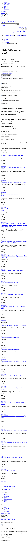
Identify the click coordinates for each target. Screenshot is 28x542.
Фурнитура (7, 489)
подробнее (3, 166)
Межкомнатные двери (9, 35)
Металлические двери (9, 488)
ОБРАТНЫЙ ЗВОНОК (21, 31)
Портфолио (7, 497)
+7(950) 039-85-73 (22, 27)
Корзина (3, 13)
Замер (25, 35)
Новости (6, 6)
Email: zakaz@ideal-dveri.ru (20, 32)
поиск (17, 24)
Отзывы (6, 7)
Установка (15, 36)
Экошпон (6, 42)
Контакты (6, 9)
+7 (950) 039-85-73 (5, 513)
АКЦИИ (3, 25)
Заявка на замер (5, 76)
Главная (6, 39)
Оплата (11, 36)
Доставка (6, 36)
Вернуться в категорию (7, 73)
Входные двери (19, 35)
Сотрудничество (8, 3)
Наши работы (7, 4)
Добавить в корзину (5, 75)
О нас (5, 2)
